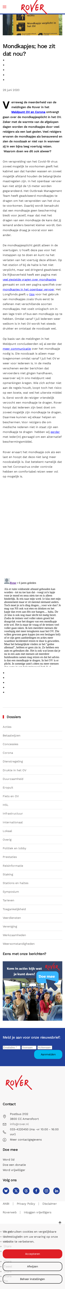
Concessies (10, 744)
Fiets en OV (11, 796)
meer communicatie (17, 348)
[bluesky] (6, 1191)
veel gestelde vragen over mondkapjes (29, 279)
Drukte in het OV (14, 770)
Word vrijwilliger (14, 1170)
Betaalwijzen (11, 735)
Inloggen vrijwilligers (37, 1212)
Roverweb (9, 1212)
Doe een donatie (14, 1164)
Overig (7, 839)
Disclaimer (49, 1203)
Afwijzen (32, 1266)
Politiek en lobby (14, 848)
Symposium (11, 891)
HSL (5, 805)
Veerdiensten (12, 918)
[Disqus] (32, 529)
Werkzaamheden (14, 935)
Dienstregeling (13, 761)
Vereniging (10, 926)
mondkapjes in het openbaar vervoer (28, 289)
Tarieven (8, 900)
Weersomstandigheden (19, 943)
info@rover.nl (19, 1124)
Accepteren (32, 1253)
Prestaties (10, 857)
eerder (55, 432)
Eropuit (8, 787)
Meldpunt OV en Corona (28, 112)
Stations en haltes (15, 883)
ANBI (6, 1203)
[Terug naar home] (34, 7)
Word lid (8, 1159)
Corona (8, 752)
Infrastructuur (13, 813)
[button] (4, 7)
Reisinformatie (13, 865)
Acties (7, 727)
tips (31, 294)
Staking (8, 874)
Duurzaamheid (13, 779)
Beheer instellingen (32, 1279)
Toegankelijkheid (14, 909)
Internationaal (13, 822)
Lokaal (7, 831)
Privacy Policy (26, 1203)
